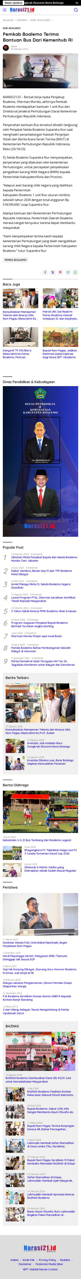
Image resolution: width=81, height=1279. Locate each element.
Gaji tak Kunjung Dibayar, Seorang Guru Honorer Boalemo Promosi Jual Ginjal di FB (39, 971)
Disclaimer (25, 1264)
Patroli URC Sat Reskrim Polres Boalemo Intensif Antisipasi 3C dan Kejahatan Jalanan (60, 315)
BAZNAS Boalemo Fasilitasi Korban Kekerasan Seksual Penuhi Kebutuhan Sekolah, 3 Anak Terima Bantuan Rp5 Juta (50, 1093)
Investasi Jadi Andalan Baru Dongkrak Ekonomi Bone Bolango (48, 744)
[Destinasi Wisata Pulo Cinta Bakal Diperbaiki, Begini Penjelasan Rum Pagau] (40, 914)
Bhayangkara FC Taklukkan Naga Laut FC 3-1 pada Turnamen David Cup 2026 (50, 851)
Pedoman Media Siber (49, 1264)
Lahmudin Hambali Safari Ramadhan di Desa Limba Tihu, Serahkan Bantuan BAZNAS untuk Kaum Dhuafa (51, 1144)
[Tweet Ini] (53, 272)
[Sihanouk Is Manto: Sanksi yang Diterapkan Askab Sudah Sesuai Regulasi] (12, 870)
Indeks (15, 1260)
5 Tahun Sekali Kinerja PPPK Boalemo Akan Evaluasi (43, 611)
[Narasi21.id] (22, 10)
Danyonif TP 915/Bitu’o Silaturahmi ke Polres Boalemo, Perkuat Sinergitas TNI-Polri (17, 354)
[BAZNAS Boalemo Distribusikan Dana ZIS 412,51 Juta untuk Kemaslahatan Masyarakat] (40, 1051)
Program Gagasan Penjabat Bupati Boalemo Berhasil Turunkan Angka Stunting (39, 624)
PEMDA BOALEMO (16, 260)
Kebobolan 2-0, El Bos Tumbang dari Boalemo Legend (37, 840)
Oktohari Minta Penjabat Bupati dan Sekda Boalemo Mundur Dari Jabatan (44, 559)
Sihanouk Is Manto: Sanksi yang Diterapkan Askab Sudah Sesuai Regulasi (50, 869)
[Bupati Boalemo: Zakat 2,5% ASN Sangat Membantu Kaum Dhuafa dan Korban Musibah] (15, 1111)
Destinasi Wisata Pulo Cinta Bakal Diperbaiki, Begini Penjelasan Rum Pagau (35, 944)
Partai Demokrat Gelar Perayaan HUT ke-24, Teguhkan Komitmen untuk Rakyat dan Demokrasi (43, 663)
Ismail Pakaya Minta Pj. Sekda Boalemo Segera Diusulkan (40, 586)
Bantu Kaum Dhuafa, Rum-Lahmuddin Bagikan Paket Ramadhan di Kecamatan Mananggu (51, 1213)
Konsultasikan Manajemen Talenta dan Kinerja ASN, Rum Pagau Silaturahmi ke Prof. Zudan (19, 315)
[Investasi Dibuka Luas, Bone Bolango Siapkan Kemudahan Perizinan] (15, 763)
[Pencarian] (76, 10)
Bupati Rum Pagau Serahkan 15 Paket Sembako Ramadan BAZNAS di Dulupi (51, 1161)
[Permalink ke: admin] (6, 47)
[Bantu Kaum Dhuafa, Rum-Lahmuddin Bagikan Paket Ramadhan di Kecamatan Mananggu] (15, 1214)
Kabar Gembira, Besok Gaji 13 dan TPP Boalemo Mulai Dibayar (41, 572)
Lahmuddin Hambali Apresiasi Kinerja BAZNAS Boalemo (50, 1196)
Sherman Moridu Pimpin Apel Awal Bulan (36, 636)
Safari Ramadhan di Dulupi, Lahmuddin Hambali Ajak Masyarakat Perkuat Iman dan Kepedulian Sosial (51, 1179)
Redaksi (65, 1260)
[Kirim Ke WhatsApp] (75, 272)
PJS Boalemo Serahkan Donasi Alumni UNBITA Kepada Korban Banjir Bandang (37, 998)
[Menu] (5, 10)
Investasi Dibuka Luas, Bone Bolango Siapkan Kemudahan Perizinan (50, 762)
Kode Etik (29, 1260)
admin (14, 46)
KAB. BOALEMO (12, 28)
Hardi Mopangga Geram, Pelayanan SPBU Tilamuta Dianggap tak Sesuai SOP (35, 957)
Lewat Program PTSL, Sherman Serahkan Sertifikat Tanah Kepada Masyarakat (43, 599)
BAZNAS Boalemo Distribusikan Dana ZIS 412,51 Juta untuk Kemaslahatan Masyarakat (38, 1079)
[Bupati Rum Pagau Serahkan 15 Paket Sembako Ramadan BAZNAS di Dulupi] (15, 1163)
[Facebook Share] (45, 272)
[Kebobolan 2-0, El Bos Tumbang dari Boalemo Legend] (40, 812)
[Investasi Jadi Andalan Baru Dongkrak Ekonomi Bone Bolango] (15, 746)
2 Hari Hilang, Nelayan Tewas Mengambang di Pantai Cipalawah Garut (36, 1011)
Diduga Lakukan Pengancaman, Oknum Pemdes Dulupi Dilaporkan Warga (37, 984)
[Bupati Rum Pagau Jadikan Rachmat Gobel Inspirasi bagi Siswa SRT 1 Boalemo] (60, 337)
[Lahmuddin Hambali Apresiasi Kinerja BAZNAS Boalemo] (15, 1197)
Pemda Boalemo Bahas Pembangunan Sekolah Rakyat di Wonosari (41, 649)
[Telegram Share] (68, 272)
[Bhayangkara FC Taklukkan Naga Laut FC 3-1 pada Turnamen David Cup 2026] (12, 853)
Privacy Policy (47, 1260)
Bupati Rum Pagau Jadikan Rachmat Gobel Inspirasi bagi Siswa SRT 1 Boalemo (60, 354)
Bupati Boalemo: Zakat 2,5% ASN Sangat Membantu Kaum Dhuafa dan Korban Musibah (50, 1110)
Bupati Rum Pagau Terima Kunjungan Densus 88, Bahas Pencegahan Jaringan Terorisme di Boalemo (50, 1127)
